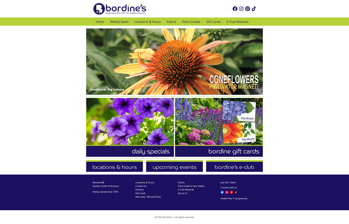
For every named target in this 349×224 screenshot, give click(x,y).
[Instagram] (241, 8)
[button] (90, 61)
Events (171, 22)
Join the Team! (228, 182)
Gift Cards (213, 22)
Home (100, 22)
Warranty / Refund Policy (148, 196)
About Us (182, 193)
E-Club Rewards (238, 22)
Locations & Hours (148, 22)
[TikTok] (253, 8)
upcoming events (174, 167)
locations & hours (114, 167)
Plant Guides (191, 22)
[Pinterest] (247, 8)
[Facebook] (235, 8)
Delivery (139, 189)
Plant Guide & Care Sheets (191, 186)
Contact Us (141, 186)
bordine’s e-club (234, 167)
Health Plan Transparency (234, 198)
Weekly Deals (119, 22)
